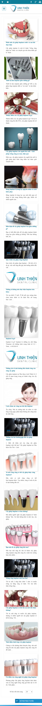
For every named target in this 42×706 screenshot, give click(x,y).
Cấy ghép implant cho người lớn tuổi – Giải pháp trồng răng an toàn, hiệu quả (20, 153)
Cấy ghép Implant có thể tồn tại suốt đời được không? (21, 609)
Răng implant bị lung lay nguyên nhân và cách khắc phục (21, 191)
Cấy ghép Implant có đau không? (17, 511)
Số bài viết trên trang (17, 692)
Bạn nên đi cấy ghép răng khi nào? (17, 547)
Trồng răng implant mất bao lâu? (17, 578)
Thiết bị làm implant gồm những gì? (18, 80)
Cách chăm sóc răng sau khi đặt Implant (19, 406)
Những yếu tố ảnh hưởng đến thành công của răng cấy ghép (21, 370)
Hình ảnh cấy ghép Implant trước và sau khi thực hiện (20, 44)
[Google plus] (36, 2)
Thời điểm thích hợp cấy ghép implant (18, 642)
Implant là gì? (10, 338)
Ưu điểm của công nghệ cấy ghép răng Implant (21, 677)
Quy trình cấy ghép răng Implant (17, 260)
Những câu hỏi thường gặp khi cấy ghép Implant (19, 438)
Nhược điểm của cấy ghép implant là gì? (19, 115)
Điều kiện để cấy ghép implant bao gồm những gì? (21, 228)
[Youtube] (40, 2)
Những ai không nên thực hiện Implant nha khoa (20, 291)
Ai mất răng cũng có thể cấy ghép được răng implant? (20, 474)
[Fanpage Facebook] (31, 2)
